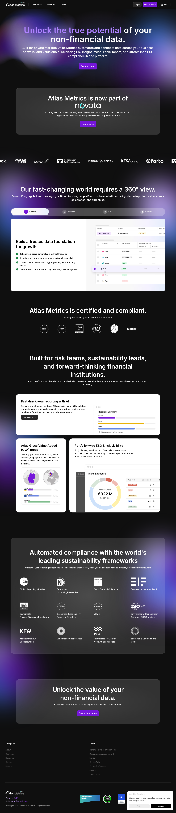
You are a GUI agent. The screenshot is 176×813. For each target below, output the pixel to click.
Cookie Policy (95, 762)
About (64, 4)
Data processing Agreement (102, 754)
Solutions (37, 4)
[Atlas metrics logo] (15, 4)
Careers (9, 762)
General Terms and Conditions (103, 750)
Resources (52, 4)
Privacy (93, 770)
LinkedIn (9, 766)
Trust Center (95, 774)
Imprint (92, 758)
